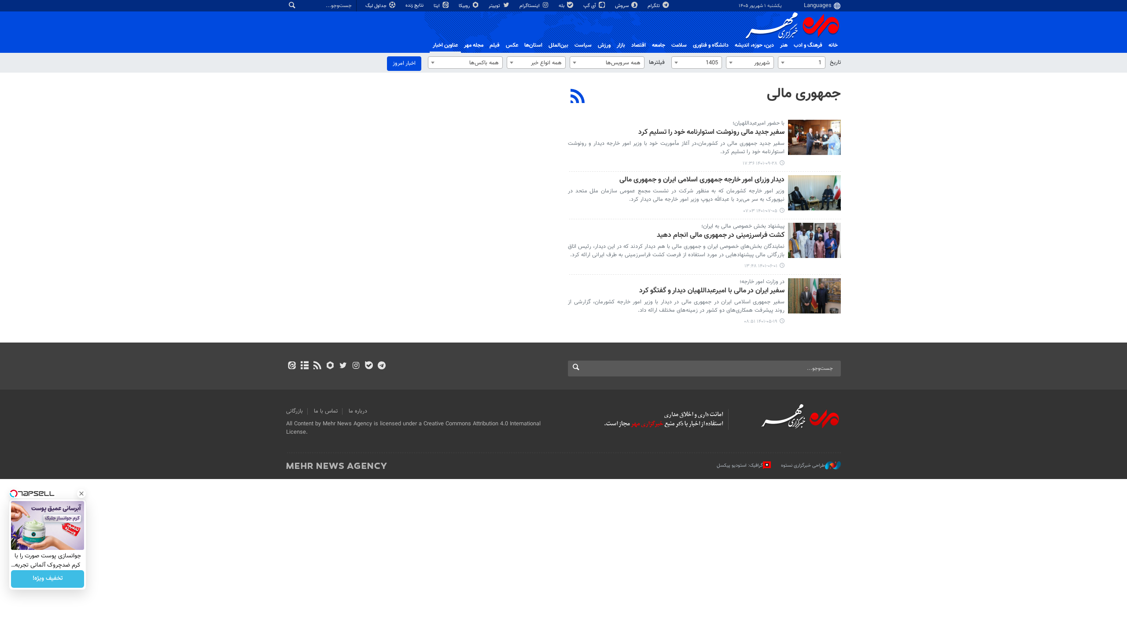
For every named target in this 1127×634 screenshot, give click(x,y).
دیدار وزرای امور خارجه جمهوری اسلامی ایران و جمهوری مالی (701, 180)
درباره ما (358, 411)
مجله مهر (473, 45)
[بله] (368, 366)
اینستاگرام (530, 6)
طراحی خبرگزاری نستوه (803, 465)
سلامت (679, 45)
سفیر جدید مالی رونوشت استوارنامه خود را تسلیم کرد (711, 133)
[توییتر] (343, 366)
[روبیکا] (330, 366)
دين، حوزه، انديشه (754, 45)
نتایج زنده (415, 5)
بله (562, 6)
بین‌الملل (558, 45)
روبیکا (465, 6)
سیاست (583, 45)
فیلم (495, 45)
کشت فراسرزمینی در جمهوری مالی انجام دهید (720, 236)
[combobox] (801, 62)
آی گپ (590, 6)
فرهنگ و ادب (808, 45)
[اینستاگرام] (355, 366)
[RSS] (578, 97)
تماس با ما (326, 411)
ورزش (604, 45)
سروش (622, 6)
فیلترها (657, 62)
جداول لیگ (376, 6)
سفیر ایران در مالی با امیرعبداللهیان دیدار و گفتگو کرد (711, 291)
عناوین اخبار (445, 45)
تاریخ (835, 62)
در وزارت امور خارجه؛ (762, 281)
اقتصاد (638, 45)
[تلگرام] (381, 366)
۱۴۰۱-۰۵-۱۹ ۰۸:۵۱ (760, 321)
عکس (512, 45)
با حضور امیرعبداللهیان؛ (758, 123)
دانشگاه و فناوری (711, 45)
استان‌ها (533, 45)
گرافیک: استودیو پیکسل (740, 465)
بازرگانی (294, 411)
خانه (833, 45)
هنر (784, 45)
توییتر (495, 6)
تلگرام (654, 6)
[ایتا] (291, 366)
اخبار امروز (404, 63)
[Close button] (81, 493)
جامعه (658, 45)
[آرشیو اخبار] (304, 366)
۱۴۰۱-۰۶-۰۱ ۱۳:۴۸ (760, 266)
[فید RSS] (317, 366)
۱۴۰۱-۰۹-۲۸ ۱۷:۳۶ (760, 163)
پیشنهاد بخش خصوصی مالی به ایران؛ (742, 226)
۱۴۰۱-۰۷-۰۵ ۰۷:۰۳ (760, 211)
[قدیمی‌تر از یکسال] (814, 137)
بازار (621, 45)
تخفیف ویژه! (48, 579)
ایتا (437, 6)
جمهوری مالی (804, 94)
